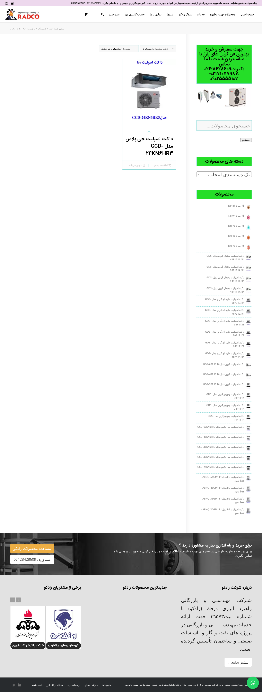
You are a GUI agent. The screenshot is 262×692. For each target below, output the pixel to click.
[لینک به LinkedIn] (13, 3)
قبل (12, 599)
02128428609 (94, 3)
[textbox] (224, 174)
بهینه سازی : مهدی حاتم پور (137, 684)
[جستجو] (102, 14)
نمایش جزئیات (136, 165)
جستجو (246, 139)
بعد (18, 599)
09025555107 (78, 3)
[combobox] (224, 174)
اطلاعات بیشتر (161, 165)
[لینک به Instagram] (6, 3)
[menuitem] (247, 14)
